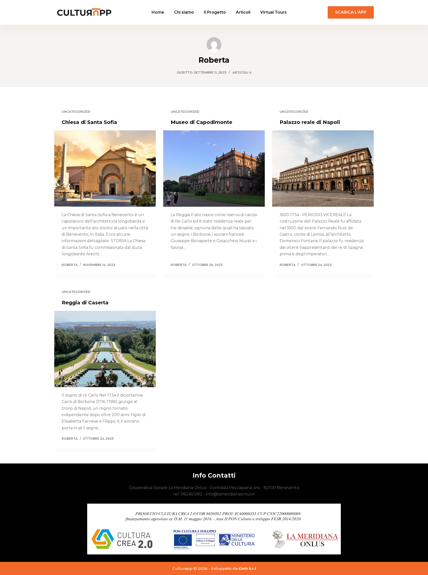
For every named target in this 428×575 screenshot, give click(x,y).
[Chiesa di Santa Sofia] (105, 168)
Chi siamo (184, 12)
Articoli (243, 12)
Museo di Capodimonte (201, 122)
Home (158, 12)
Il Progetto (215, 12)
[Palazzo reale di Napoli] (323, 168)
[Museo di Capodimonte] (214, 168)
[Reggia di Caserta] (105, 349)
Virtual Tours (273, 12)
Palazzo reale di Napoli (310, 122)
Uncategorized (76, 112)
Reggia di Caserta (85, 303)
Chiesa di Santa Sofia (89, 122)
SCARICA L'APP (350, 12)
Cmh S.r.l (247, 568)
